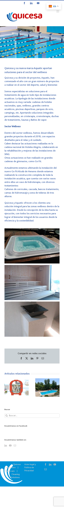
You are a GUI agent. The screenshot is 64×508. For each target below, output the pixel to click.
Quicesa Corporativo (12, 466)
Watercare (10, 471)
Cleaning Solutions (15, 476)
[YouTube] (10, 445)
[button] (6, 387)
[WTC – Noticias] (32, 42)
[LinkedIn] (5, 445)
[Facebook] (45, 464)
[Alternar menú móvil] (58, 11)
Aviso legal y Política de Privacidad (30, 467)
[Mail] (15, 445)
